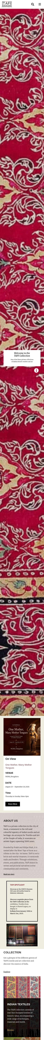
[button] (40, 4)
